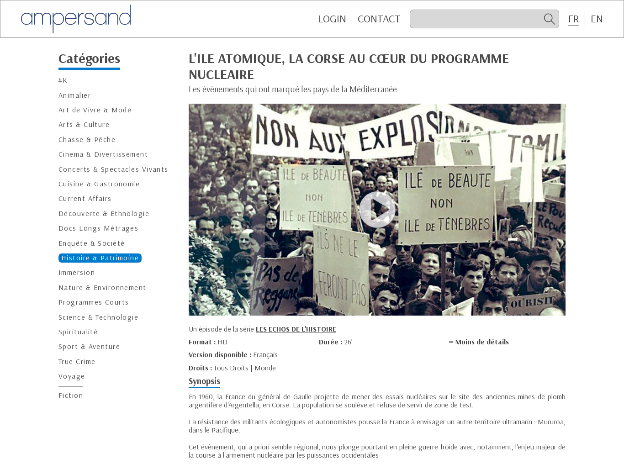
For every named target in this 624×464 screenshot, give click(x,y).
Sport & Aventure (89, 347)
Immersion (76, 273)
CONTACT (379, 18)
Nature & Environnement (102, 287)
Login (332, 18)
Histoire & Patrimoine (100, 257)
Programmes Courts (93, 302)
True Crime (76, 361)
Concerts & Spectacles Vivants (113, 169)
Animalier (74, 95)
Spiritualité (78, 331)
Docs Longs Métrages (98, 228)
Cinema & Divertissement (103, 154)
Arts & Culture (84, 125)
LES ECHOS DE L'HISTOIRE (296, 328)
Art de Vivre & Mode (95, 109)
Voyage (71, 376)
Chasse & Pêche (87, 139)
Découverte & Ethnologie (103, 213)
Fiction (70, 395)
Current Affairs (85, 199)
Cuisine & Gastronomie (99, 183)
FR (573, 18)
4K (63, 80)
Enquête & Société (91, 243)
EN (597, 18)
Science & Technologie (98, 317)
